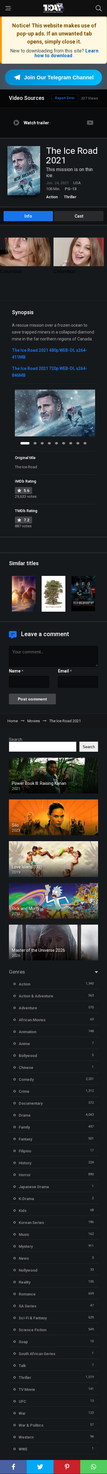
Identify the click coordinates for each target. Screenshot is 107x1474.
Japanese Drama (34, 1187)
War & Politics (31, 1425)
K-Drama (26, 1198)
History (25, 1163)
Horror (25, 1175)
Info (28, 216)
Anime (24, 1043)
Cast (79, 216)
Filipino (25, 1151)
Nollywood (28, 1270)
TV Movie (27, 1389)
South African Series (37, 1353)
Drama (24, 1115)
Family (24, 1127)
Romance (27, 1294)
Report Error (65, 98)
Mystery (26, 1246)
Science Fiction (32, 1330)
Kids (22, 1210)
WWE (23, 1449)
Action (52, 197)
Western (26, 1437)
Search (15, 739)
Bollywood (28, 1055)
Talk (22, 1365)
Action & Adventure (36, 996)
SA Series (27, 1306)
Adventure (28, 1008)
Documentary (31, 1103)
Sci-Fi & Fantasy (33, 1318)
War (22, 1413)
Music (24, 1234)
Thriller (70, 197)
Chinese (26, 1067)
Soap (23, 1342)
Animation (27, 1032)
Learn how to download (66, 53)
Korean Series (31, 1222)
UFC (22, 1401)
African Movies (32, 1020)
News (24, 1258)
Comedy (26, 1079)
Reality (24, 1282)
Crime (24, 1091)
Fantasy (25, 1139)
